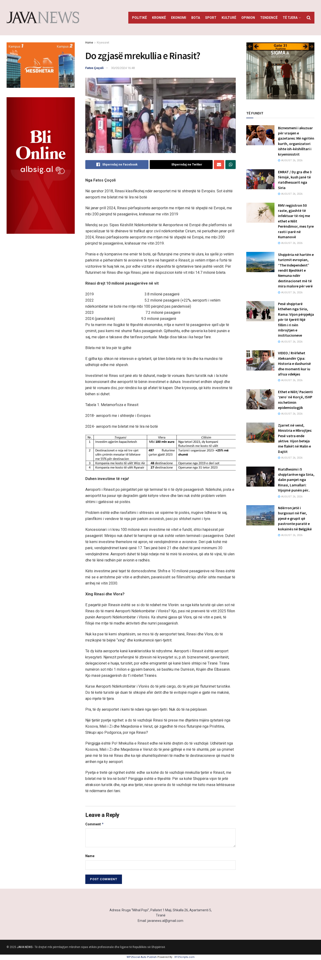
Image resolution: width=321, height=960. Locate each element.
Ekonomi (178, 18)
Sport (210, 18)
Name (89, 856)
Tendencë (269, 18)
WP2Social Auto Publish (142, 957)
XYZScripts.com (184, 957)
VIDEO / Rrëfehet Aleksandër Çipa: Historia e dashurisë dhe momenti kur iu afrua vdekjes (294, 363)
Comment (94, 824)
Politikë (139, 18)
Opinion (248, 18)
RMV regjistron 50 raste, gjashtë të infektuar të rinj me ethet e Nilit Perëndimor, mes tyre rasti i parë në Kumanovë (296, 221)
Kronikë (159, 18)
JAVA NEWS (24, 947)
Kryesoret (103, 42)
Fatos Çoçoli (94, 68)
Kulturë (229, 18)
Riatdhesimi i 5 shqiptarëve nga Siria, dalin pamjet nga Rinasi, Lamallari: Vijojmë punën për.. (296, 480)
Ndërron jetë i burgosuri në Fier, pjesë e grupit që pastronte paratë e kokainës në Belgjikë (295, 518)
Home (89, 42)
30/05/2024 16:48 (123, 68)
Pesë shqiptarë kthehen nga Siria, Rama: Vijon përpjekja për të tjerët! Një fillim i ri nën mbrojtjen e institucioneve (296, 319)
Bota (195, 18)
